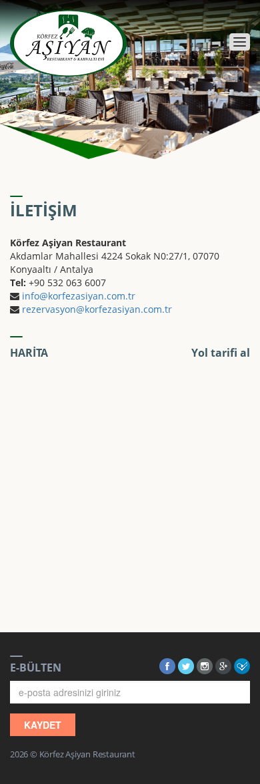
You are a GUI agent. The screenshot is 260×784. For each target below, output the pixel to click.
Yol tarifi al (220, 352)
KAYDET (42, 724)
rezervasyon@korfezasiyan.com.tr (97, 309)
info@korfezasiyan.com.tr (78, 296)
